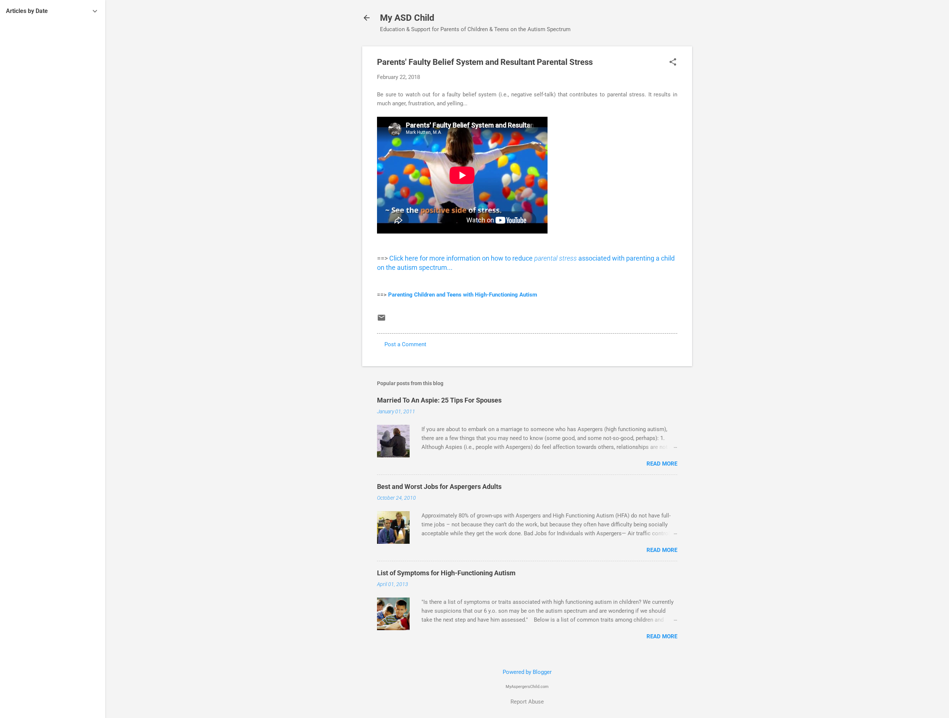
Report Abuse (527, 701)
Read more (662, 463)
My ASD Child (407, 18)
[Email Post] (381, 320)
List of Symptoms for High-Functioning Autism (446, 573)
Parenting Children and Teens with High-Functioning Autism (462, 294)
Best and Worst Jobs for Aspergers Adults (439, 486)
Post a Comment (405, 344)
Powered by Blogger (527, 672)
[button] (672, 62)
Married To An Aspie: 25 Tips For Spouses (439, 400)
